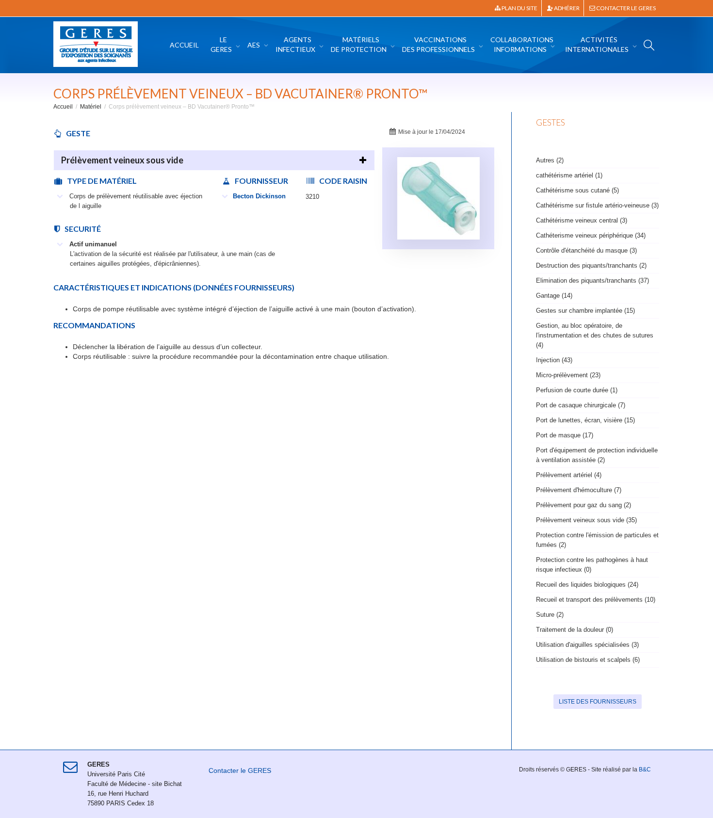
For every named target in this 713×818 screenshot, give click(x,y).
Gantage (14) (554, 295)
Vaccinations (438, 44)
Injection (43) (554, 360)
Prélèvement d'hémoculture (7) (578, 490)
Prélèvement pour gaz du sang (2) (583, 505)
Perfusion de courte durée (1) (576, 390)
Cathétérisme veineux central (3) (581, 220)
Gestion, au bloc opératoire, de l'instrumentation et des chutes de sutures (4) (594, 335)
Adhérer (566, 8)
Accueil (184, 45)
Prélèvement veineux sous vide (122, 160)
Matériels (359, 44)
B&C (645, 769)
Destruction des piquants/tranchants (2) (591, 265)
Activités (597, 44)
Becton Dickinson (259, 196)
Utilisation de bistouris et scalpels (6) (588, 659)
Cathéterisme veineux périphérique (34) (591, 235)
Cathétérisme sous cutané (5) (577, 190)
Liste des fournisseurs (597, 701)
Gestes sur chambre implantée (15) (585, 310)
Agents (295, 44)
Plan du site (519, 8)
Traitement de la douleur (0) (574, 629)
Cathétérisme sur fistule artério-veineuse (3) (597, 205)
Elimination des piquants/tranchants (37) (592, 280)
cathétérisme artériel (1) (569, 175)
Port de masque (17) (564, 435)
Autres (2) (550, 160)
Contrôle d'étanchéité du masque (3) (586, 250)
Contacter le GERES (625, 8)
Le (221, 44)
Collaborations (521, 44)
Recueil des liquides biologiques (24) (587, 584)
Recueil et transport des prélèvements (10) (595, 599)
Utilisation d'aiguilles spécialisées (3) (587, 644)
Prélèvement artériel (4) (568, 475)
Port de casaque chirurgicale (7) (580, 405)
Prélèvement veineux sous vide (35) (586, 520)
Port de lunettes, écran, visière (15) (585, 420)
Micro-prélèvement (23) (568, 375)
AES (254, 45)
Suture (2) (550, 614)
